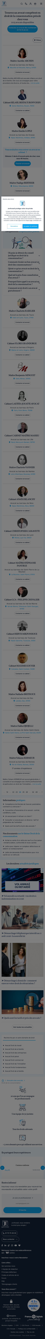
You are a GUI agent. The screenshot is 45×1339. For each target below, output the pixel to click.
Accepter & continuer (30, 226)
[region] (22, 213)
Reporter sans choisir (8, 199)
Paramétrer (14, 226)
